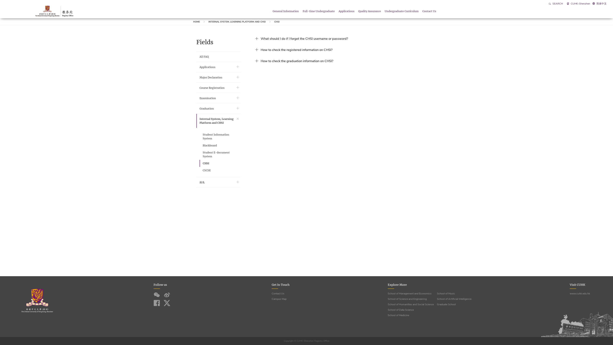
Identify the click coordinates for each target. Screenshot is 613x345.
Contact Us (429, 11)
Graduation (207, 108)
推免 (202, 182)
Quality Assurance (369, 11)
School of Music (446, 293)
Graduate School (446, 304)
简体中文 (601, 3)
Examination (208, 98)
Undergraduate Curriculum (402, 11)
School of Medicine (398, 315)
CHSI (277, 21)
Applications (346, 11)
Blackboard (210, 145)
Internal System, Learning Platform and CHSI (237, 21)
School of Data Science (401, 310)
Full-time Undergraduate (319, 11)
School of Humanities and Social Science (411, 304)
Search (557, 3)
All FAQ (204, 56)
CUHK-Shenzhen (580, 3)
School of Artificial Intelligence (454, 299)
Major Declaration (211, 77)
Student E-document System (216, 154)
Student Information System (216, 136)
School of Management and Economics (409, 293)
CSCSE (207, 170)
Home (196, 21)
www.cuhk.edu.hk (580, 293)
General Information (286, 11)
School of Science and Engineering (407, 299)
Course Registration (212, 87)
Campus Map (279, 299)
